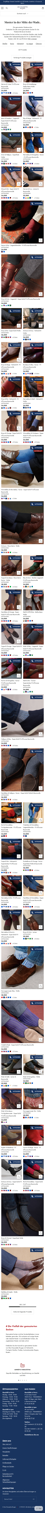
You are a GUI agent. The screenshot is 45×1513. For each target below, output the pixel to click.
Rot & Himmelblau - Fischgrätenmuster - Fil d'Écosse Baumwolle (11, 827)
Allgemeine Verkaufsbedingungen (9, 1481)
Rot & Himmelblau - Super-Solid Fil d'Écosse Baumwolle (33, 1183)
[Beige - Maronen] (24, 93)
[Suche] (7, 8)
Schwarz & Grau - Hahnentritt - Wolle (32, 332)
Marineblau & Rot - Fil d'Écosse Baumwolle (11, 899)
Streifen (5, 44)
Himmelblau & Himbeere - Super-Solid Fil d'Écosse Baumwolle (33, 434)
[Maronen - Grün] (26, 938)
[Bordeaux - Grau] (32, 93)
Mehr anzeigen (32, 39)
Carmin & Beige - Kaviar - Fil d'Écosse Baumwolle (32, 1148)
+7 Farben (34, 198)
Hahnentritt (20, 44)
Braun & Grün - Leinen (30, 932)
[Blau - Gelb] (28, 938)
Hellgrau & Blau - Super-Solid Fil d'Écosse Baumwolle (17, 739)
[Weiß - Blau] (6, 129)
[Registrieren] (33, 1499)
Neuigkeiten (6, 1452)
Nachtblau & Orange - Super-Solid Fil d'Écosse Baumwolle (10, 613)
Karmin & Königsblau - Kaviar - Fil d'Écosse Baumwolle (10, 682)
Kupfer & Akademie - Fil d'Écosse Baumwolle (8, 1148)
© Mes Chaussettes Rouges (9, 1507)
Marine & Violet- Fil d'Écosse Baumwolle (10, 85)
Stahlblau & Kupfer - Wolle (9, 1292)
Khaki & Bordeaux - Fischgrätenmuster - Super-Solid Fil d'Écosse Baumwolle (11, 1113)
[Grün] (10, 552)
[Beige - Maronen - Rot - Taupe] (6, 997)
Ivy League (29, 44)
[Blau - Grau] (6, 93)
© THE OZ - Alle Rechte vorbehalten (28, 1507)
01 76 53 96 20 (29, 1403)
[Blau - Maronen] (8, 93)
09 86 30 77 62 (29, 1418)
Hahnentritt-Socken (18, 37)
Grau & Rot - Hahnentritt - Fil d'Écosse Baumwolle (10, 400)
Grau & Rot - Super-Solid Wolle (11, 331)
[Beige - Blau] (26, 93)
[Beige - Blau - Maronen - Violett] (6, 1122)
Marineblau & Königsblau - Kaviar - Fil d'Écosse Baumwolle (33, 156)
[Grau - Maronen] (6, 552)
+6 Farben (12, 163)
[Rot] (28, 93)
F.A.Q (4, 1470)
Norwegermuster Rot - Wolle (32, 1111)
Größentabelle (7, 1463)
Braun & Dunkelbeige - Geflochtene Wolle (30, 85)
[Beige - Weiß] (32, 198)
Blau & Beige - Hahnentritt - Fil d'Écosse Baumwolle (32, 119)
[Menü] (2, 8)
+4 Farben (12, 872)
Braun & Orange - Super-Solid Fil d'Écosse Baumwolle (11, 434)
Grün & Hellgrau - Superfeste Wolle (10, 156)
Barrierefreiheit (7, 1476)
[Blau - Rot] (4, 129)
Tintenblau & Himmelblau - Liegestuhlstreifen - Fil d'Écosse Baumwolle (32, 827)
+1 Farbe (34, 127)
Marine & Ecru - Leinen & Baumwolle (31, 190)
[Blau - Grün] (8, 129)
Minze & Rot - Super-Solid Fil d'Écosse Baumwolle (10, 190)
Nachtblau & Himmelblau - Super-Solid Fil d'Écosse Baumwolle (33, 899)
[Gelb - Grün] (28, 198)
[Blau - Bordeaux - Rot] (4, 198)
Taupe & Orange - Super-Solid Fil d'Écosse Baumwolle (11, 647)
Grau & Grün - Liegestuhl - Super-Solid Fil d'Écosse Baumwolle (20, 299)
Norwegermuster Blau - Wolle (10, 991)
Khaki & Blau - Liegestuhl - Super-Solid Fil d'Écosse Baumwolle (33, 647)
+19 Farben (12, 198)
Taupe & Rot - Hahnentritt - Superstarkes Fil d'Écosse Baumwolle (9, 863)
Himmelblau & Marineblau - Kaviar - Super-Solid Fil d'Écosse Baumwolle (20, 491)
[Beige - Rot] (28, 127)
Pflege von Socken (8, 1466)
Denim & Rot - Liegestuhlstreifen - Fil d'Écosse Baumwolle (19, 245)
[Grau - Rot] (32, 127)
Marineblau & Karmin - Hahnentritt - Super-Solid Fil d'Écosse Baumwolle (9, 934)
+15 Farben (12, 93)
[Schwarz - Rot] (10, 198)
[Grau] (4, 552)
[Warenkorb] (43, 8)
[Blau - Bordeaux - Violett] (32, 163)
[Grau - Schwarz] (24, 127)
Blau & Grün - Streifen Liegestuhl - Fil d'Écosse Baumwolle (33, 579)
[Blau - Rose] (4, 93)
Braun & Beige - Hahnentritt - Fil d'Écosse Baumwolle (11, 366)
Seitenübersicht (7, 1474)
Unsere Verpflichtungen (10, 1448)
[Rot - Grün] (2, 799)
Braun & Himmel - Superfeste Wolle (12, 1238)
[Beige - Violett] (4, 1122)
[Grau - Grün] (10, 129)
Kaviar (12, 44)
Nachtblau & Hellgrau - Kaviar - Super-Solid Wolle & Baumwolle (20, 793)
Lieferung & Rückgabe (9, 1459)
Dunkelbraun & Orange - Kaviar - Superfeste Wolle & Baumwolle (33, 862)
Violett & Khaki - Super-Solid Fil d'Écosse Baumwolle (17, 1045)
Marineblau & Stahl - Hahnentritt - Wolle (33, 400)
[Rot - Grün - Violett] (2, 1122)
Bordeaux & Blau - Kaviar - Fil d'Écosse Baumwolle (32, 366)
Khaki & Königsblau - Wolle (31, 1077)
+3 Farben (34, 163)
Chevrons (39, 44)
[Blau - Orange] (24, 1083)
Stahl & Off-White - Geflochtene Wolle (32, 613)
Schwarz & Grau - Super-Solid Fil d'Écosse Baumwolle (11, 1183)
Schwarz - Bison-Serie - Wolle (10, 546)
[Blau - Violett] (10, 93)
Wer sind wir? (7, 1444)
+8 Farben (34, 939)
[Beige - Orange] (28, 586)
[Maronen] (30, 1083)
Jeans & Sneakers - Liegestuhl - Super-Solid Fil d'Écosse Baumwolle (10, 120)
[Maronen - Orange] (8, 799)
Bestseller (5, 1455)
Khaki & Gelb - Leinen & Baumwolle (8, 1078)
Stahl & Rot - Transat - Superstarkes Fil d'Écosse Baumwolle (31, 683)
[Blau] (2, 93)
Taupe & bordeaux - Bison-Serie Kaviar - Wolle (11, 579)
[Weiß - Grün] (2, 129)
